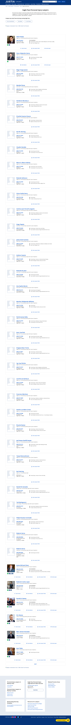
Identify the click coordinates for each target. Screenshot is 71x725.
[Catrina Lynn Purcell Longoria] (11, 212)
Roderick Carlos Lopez (23, 582)
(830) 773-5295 (19, 259)
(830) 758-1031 (19, 429)
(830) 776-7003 (19, 305)
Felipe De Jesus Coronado (24, 518)
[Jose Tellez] (11, 651)
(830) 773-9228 (19, 151)
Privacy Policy (56, 717)
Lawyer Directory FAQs (32, 705)
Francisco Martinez (22, 394)
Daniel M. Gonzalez (22, 487)
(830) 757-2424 (19, 57)
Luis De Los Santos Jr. (22, 379)
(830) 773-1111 (19, 290)
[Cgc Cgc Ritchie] (11, 366)
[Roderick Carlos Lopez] (11, 585)
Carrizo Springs (10, 685)
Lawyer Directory (10, 6)
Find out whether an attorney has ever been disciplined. (14, 706)
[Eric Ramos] (11, 618)
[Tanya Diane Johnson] (11, 459)
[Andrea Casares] (11, 258)
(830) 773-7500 (19, 336)
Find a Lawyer (8, 4)
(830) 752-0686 (19, 73)
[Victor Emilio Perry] (11, 196)
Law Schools (27, 4)
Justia (6, 6)
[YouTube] (12, 717)
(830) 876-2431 (19, 490)
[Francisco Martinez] (11, 397)
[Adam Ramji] (11, 40)
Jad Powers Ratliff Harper (24, 440)
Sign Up (63, 1)
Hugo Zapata (20, 224)
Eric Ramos (19, 615)
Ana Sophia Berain (22, 286)
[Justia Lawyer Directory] (10, 1)
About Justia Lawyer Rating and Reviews (35, 709)
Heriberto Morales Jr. (22, 101)
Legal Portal (39, 717)
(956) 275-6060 (19, 619)
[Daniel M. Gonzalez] (11, 490)
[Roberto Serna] (11, 536)
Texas (21, 6)
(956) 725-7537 (19, 602)
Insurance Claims (51, 684)
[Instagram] (15, 717)
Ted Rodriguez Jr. (21, 502)
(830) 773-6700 (19, 104)
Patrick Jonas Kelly (22, 317)
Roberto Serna (20, 533)
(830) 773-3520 (19, 243)
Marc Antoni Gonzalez (23, 631)
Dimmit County (10, 695)
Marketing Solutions (45, 4)
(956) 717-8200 (19, 652)
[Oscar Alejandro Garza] (11, 56)
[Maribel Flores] (11, 88)
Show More (35, 690)
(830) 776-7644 (19, 212)
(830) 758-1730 (19, 89)
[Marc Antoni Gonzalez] (11, 635)
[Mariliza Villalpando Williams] (11, 304)
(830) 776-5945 (19, 274)
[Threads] (16, 717)
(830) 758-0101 (19, 120)
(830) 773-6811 (19, 351)
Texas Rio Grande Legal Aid (33, 685)
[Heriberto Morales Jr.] (11, 104)
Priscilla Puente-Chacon (23, 116)
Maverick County (10, 692)
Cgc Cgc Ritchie (21, 363)
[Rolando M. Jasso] (11, 274)
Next (35, 664)
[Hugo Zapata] (11, 227)
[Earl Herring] (11, 474)
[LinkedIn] (11, 717)
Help (46, 717)
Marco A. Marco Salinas (23, 162)
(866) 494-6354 (19, 40)
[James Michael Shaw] (11, 568)
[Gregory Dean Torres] (11, 351)
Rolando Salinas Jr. (22, 178)
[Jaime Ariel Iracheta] (11, 243)
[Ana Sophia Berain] (11, 289)
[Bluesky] (18, 717)
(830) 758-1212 (19, 444)
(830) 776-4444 (19, 228)
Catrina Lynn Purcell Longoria (25, 209)
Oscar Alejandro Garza (23, 53)
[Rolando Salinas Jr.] (11, 181)
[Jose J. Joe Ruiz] (11, 335)
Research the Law (20, 4)
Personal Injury (16, 6)
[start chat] (68, 720)
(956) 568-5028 (19, 585)
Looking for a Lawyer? (61, 720)
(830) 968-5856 (19, 537)
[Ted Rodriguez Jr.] (11, 505)
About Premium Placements (33, 708)
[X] (19, 717)
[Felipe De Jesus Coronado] (11, 521)
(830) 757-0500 (19, 398)
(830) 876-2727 (19, 506)
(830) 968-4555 (19, 521)
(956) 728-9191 (19, 635)
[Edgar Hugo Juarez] (11, 73)
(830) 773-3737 (19, 367)
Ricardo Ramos (20, 425)
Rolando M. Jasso (21, 270)
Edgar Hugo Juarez (22, 70)
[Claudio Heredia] (11, 150)
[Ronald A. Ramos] (11, 601)
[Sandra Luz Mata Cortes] (11, 413)
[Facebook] (13, 717)
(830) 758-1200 (19, 197)
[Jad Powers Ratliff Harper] (11, 443)
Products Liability (51, 686)
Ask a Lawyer (14, 4)
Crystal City (9, 686)
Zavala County (10, 694)
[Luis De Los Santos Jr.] (11, 382)
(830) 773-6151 (19, 459)
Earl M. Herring (21, 131)
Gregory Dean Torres (22, 348)
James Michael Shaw (22, 565)
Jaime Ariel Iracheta (22, 240)
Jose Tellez (19, 648)
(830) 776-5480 (19, 413)
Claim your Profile (31, 706)
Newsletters (38, 4)
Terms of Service (50, 717)
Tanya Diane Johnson (22, 456)
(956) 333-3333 (19, 569)
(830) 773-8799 (19, 382)
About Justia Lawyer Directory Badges (35, 703)
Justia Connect (33, 717)
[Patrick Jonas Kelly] (11, 320)
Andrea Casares (21, 255)
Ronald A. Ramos (21, 598)
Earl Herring (20, 471)
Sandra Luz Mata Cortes (23, 409)
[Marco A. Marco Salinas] (11, 165)
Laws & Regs (33, 4)
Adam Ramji (20, 36)
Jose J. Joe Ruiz (20, 332)
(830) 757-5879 (19, 135)
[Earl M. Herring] (11, 135)
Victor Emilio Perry (22, 193)
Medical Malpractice (52, 685)
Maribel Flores (20, 85)
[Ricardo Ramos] (11, 428)
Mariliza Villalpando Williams (25, 301)
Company (43, 717)
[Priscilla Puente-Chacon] (11, 119)
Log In (59, 1)
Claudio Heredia (21, 147)
